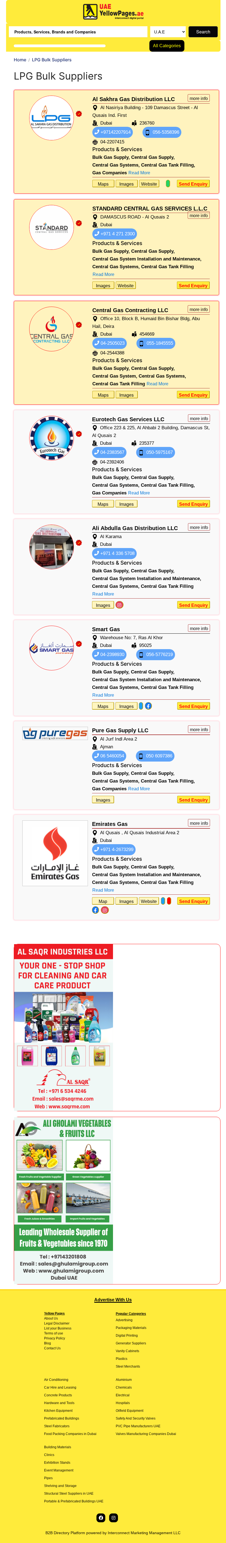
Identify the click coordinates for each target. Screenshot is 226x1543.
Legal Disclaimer (56, 1323)
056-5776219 (159, 654)
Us (55, 1318)
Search (203, 31)
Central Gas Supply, (153, 157)
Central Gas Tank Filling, (168, 165)
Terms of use (53, 1333)
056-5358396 (165, 132)
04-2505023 (112, 343)
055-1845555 (159, 343)
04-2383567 (111, 452)
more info (199, 98)
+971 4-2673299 (116, 849)
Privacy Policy (54, 1338)
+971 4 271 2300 (117, 233)
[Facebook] (100, 1517)
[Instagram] (113, 1517)
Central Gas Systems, (116, 165)
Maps (103, 184)
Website (149, 184)
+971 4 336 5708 (116, 553)
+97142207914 (115, 132)
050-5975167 (159, 452)
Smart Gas (106, 629)
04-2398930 (111, 654)
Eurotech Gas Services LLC (128, 419)
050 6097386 (158, 756)
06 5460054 (111, 756)
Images (126, 184)
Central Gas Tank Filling (167, 266)
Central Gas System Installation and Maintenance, (146, 259)
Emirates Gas (110, 824)
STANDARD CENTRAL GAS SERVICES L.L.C (149, 209)
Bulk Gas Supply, (111, 157)
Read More (139, 172)
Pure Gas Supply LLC (120, 730)
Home (20, 59)
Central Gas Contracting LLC (130, 310)
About (48, 1318)
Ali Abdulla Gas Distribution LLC (135, 528)
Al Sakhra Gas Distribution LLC (133, 99)
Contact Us (52, 1348)
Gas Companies (109, 172)
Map (103, 901)
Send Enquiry (193, 184)
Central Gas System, (114, 376)
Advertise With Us (113, 1299)
